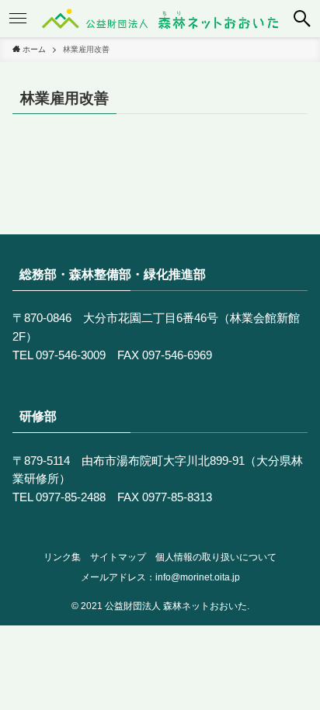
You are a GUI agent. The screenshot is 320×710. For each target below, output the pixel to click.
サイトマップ (118, 557)
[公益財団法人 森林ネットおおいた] (160, 18)
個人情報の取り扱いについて (216, 557)
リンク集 (62, 557)
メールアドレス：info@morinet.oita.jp (160, 577)
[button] (302, 18)
